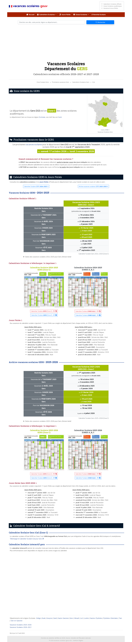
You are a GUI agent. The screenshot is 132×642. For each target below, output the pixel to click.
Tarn (120, 618)
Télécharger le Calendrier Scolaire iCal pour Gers (26, 538)
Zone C (51, 110)
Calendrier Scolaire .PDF (87, 311)
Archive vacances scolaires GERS (93, 186)
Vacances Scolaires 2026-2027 (20, 627)
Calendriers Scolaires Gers (80, 82)
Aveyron (49, 618)
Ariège (38, 618)
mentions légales (78, 640)
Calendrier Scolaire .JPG (87, 315)
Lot (81, 618)
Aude (43, 618)
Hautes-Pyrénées (96, 618)
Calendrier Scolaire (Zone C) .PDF (43, 311)
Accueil (31, 14)
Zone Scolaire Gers (43, 82)
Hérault (76, 618)
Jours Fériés (66, 14)
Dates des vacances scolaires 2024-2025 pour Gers (48, 256)
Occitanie (42, 117)
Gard (55, 618)
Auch (60, 117)
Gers (71, 618)
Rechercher (101, 22)
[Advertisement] (66, 43)
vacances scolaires (34, 144)
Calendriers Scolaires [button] (47, 14)
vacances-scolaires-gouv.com (63, 640)
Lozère (86, 618)
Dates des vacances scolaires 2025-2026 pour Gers (48, 421)
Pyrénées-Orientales (110, 618)
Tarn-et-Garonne (16, 620)
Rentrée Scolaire (99, 14)
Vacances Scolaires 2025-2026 (20, 624)
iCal (93, 82)
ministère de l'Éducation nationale (81, 638)
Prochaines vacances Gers (60, 82)
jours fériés (44, 182)
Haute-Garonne (63, 618)
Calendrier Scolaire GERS (35, 186)
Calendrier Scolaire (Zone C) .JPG (43, 315)
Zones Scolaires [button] (81, 14)
